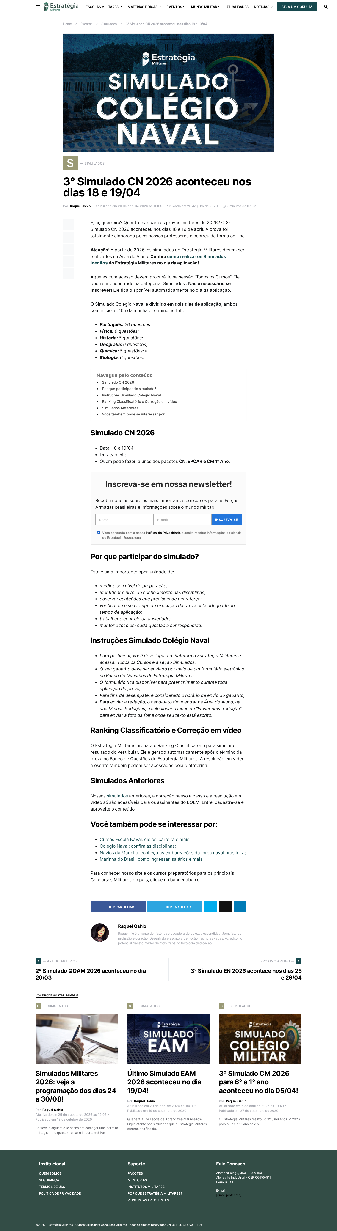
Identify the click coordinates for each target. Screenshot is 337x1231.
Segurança (49, 1180)
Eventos (86, 24)
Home (67, 24)
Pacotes (135, 1173)
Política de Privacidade (163, 533)
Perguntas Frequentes (148, 1200)
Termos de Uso (52, 1187)
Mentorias (137, 1180)
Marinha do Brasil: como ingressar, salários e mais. (152, 859)
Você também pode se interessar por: (134, 414)
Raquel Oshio (80, 206)
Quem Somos (50, 1173)
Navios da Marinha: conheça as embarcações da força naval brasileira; (173, 852)
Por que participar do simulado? (129, 389)
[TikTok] (299, 1223)
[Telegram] (291, 1223)
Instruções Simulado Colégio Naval (131, 395)
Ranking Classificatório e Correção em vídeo (139, 401)
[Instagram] (277, 1223)
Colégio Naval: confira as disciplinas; (138, 846)
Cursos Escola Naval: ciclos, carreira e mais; (145, 839)
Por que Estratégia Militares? (155, 1193)
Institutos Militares (146, 1187)
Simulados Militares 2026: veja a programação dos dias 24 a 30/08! (76, 1086)
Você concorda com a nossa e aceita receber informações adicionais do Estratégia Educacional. (172, 535)
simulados (117, 796)
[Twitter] (270, 1223)
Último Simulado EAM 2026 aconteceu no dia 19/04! (164, 1082)
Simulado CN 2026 (118, 382)
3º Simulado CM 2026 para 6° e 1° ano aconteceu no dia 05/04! (258, 1082)
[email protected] (229, 1195)
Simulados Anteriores (120, 408)
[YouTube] (284, 1223)
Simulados (109, 24)
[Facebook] (262, 1223)
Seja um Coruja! (297, 7)
